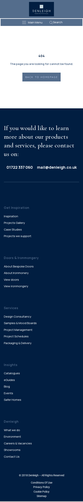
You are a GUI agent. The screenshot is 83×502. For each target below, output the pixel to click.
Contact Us (11, 457)
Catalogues (12, 373)
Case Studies (13, 229)
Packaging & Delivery (17, 343)
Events (8, 393)
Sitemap (42, 496)
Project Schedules (16, 336)
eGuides (9, 380)
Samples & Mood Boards (20, 323)
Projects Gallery (14, 223)
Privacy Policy (41, 487)
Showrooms (12, 450)
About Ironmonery (16, 273)
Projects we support (17, 236)
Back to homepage (41, 77)
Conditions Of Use (41, 482)
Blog (7, 386)
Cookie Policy (41, 491)
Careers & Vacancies (18, 443)
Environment (12, 437)
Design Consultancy (17, 316)
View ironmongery (16, 286)
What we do (12, 430)
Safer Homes (12, 400)
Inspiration (11, 216)
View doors (11, 280)
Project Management (18, 330)
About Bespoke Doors (19, 266)
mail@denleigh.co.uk (57, 167)
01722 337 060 (20, 167)
